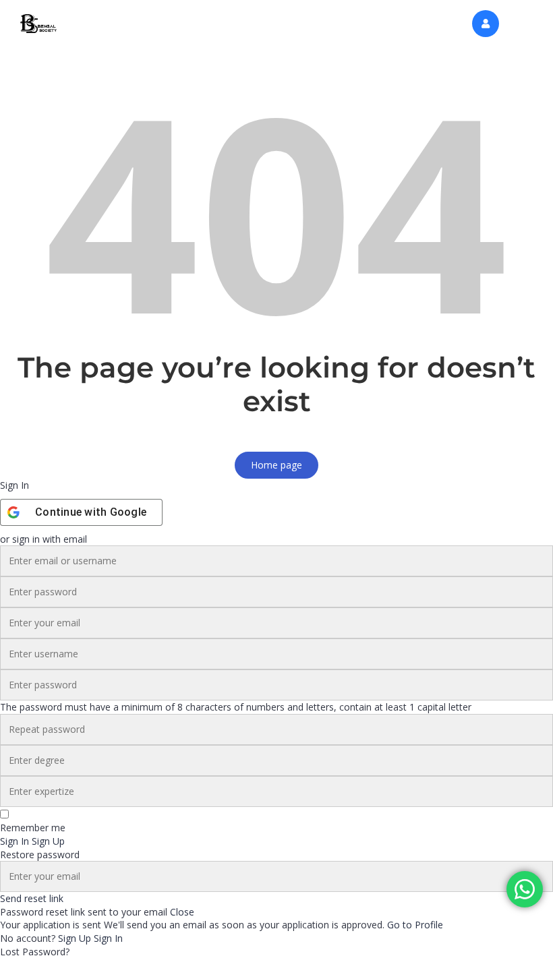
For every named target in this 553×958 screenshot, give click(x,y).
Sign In (108, 938)
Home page (276, 464)
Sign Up (76, 938)
